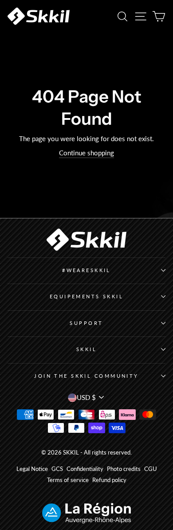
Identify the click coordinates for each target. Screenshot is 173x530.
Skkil (86, 349)
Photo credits (124, 469)
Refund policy (109, 480)
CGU (150, 469)
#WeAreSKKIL (86, 270)
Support (86, 323)
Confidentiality (85, 469)
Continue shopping (86, 153)
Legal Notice (32, 469)
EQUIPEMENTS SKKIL (87, 296)
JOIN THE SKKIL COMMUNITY (86, 376)
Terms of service (68, 480)
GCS (57, 469)
